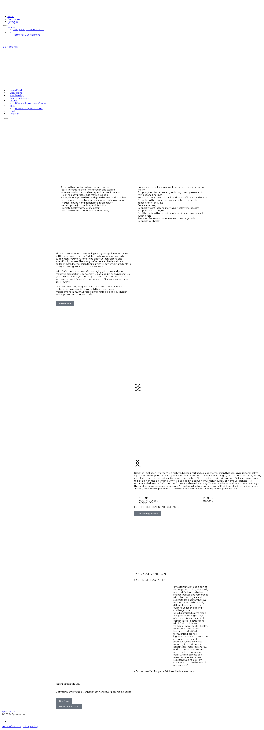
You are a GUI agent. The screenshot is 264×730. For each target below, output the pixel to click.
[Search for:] (14, 25)
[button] (64, 701)
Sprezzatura (9, 711)
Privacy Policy (30, 726)
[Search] (2, 22)
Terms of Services (11, 726)
